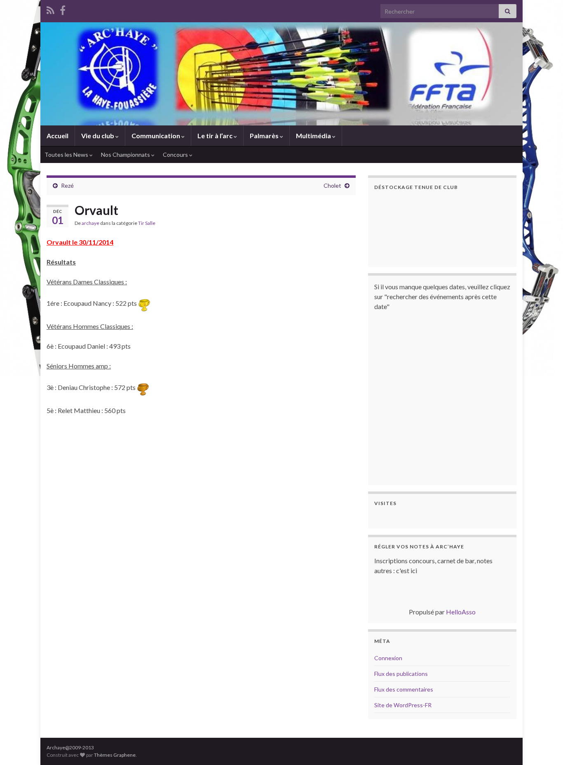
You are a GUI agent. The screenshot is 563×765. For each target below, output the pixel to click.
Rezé (67, 185)
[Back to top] (544, 746)
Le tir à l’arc (215, 135)
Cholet (332, 185)
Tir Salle (146, 223)
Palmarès (265, 135)
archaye (90, 223)
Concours (176, 154)
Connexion (388, 657)
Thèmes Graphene (115, 755)
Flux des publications (401, 673)
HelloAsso (461, 612)
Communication (156, 135)
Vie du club (98, 135)
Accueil (57, 135)
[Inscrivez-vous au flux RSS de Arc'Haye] (50, 9)
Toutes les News (67, 154)
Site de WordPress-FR (403, 704)
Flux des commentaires (403, 689)
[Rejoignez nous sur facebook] (63, 9)
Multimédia (314, 135)
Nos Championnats (126, 154)
